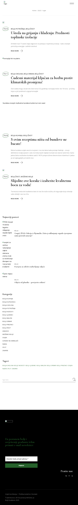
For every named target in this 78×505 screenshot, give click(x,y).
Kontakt (34, 494)
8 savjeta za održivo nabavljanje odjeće (29, 267)
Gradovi (5, 331)
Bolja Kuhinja (17, 135)
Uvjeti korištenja (11, 494)
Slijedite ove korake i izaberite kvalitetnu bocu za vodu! (41, 182)
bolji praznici (62, 365)
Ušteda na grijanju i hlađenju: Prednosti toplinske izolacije (40, 35)
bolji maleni (41, 365)
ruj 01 (6, 176)
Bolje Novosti (7, 312)
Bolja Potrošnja (18, 29)
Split (4, 347)
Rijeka (4, 344)
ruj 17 (6, 74)
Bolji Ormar (29, 74)
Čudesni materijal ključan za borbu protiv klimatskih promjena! (42, 80)
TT (69, 476)
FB (66, 476)
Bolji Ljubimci (7, 315)
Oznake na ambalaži (10, 341)
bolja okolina (8, 365)
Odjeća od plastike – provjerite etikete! (29, 282)
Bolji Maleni (7, 318)
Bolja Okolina (17, 74)
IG (72, 476)
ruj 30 (6, 29)
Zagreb (5, 350)
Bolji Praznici (7, 324)
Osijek (4, 337)
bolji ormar (51, 365)
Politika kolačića (24, 494)
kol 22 (16, 231)
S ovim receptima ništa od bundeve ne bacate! (39, 141)
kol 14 (16, 280)
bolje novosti (19, 365)
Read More (15, 51)
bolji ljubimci (31, 365)
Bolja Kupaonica (8, 302)
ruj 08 (6, 135)
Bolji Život (30, 29)
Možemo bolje (27, 177)
